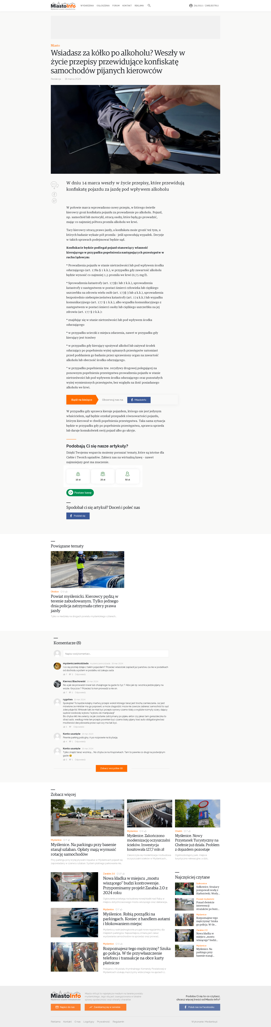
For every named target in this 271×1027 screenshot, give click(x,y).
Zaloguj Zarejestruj (206, 6)
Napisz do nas (67, 1007)
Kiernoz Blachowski (74, 681)
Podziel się (79, 515)
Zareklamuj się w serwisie (107, 1007)
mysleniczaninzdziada (75, 663)
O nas (78, 1021)
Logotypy (88, 1021)
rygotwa (68, 699)
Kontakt (127, 6)
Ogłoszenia (103, 6)
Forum (116, 6)
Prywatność (103, 1021)
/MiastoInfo (140, 400)
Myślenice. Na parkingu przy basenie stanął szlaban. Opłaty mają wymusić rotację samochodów (83, 849)
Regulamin (118, 1021)
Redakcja (56, 78)
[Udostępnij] (54, 195)
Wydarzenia (87, 6)
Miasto (55, 45)
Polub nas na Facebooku (201, 1007)
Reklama (139, 6)
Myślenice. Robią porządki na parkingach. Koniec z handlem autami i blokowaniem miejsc (136, 919)
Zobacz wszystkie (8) (111, 768)
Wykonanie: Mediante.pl (204, 1021)
